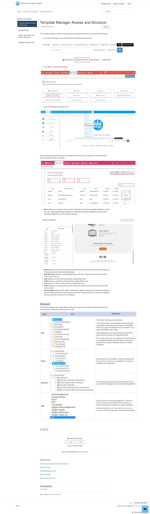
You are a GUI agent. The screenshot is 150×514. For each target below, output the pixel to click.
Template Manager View (26, 42)
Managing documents (46, 11)
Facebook (41, 429)
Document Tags (23, 30)
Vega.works (107, 4)
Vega (18, 11)
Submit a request (118, 4)
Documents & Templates (30, 11)
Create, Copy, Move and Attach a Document (26, 36)
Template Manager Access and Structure (27, 24)
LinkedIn (47, 429)
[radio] (69, 442)
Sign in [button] (130, 4)
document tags (113, 408)
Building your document (47, 478)
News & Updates (45, 474)
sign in (46, 494)
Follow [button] (106, 27)
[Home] (18, 3)
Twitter (44, 429)
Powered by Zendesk (141, 512)
